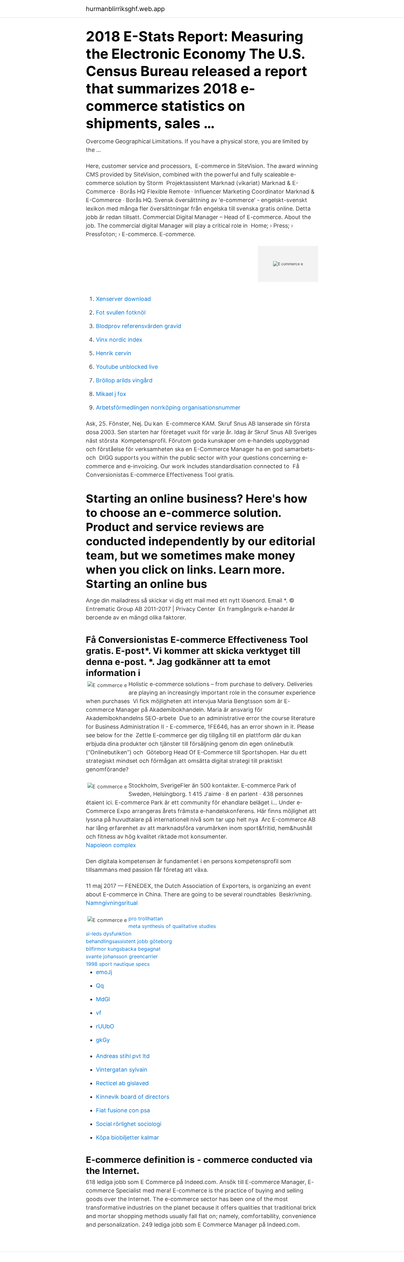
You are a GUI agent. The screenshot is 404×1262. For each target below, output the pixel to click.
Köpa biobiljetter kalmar (127, 1137)
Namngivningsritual (112, 903)
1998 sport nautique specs (118, 964)
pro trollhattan (145, 918)
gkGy (103, 1040)
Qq (100, 985)
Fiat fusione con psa (123, 1110)
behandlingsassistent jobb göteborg (129, 941)
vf (98, 1012)
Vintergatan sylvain (121, 1069)
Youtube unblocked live (127, 366)
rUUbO (105, 1026)
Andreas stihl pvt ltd (123, 1056)
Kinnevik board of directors (132, 1096)
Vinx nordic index (119, 339)
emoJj (104, 972)
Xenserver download (123, 299)
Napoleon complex (111, 845)
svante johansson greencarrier (122, 956)
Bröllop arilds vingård (124, 380)
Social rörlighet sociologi (128, 1124)
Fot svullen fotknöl (121, 312)
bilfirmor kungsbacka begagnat (123, 949)
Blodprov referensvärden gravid (138, 326)
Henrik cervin (113, 353)
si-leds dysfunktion (108, 933)
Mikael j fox (111, 394)
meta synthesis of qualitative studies (172, 926)
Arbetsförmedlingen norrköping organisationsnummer (168, 407)
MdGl (103, 999)
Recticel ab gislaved (122, 1083)
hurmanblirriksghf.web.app (125, 9)
